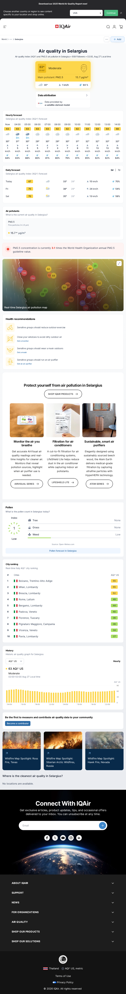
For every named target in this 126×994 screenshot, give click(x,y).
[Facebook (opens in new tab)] (47, 838)
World (4, 39)
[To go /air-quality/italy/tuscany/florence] (63, 618)
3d (112, 170)
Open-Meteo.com (66, 544)
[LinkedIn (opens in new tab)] (79, 838)
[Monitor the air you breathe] (27, 420)
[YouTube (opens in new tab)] (63, 838)
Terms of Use (63, 976)
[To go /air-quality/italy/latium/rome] (63, 599)
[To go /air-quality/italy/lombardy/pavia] (63, 636)
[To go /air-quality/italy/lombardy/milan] (63, 587)
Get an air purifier (24, 364)
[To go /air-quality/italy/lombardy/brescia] (63, 593)
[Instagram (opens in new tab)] (71, 838)
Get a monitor (23, 341)
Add (119, 39)
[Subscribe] (102, 825)
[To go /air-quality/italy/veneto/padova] (63, 612)
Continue (111, 13)
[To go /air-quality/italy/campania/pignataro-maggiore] (63, 624)
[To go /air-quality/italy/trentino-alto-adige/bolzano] (63, 581)
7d (119, 170)
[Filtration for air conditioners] (63, 420)
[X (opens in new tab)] (55, 838)
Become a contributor (18, 723)
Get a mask (22, 352)
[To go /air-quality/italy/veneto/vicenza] (63, 630)
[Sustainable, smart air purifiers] (99, 420)
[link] (108, 26)
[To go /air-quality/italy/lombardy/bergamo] (63, 605)
